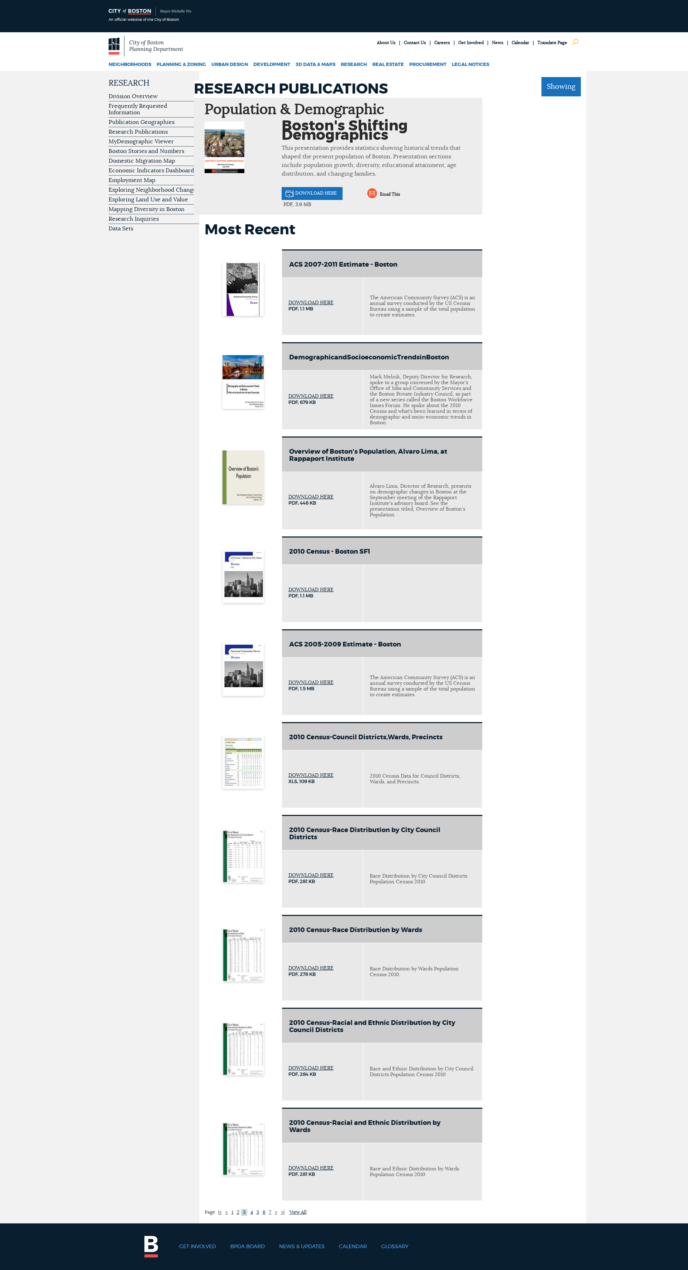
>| (283, 1212)
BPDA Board (247, 1246)
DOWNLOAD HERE (316, 193)
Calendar (520, 42)
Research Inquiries (134, 219)
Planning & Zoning (181, 64)
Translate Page (552, 42)
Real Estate (388, 64)
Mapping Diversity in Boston (147, 209)
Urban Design (229, 64)
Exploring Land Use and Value (148, 199)
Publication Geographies (142, 122)
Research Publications (138, 132)
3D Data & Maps (315, 64)
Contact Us (415, 42)
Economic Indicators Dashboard (151, 170)
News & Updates (302, 1246)
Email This (390, 194)
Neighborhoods (130, 64)
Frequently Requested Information (138, 109)
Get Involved (471, 42)
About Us (386, 42)
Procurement (427, 64)
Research (354, 64)
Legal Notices (470, 64)
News (497, 42)
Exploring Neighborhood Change (152, 190)
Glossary (394, 1246)
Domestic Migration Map (142, 161)
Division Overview (133, 96)
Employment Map (132, 180)
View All (298, 1212)
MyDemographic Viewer (141, 141)
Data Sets (121, 228)
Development (271, 64)
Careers (442, 42)
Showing (561, 86)
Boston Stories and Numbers (146, 151)
